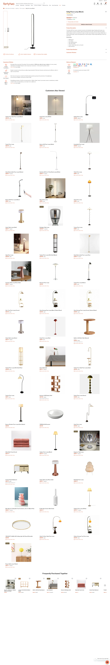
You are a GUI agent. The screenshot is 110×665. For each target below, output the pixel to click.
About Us (105, 0)
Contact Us (100, 0)
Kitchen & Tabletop (37, 5)
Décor (32, 5)
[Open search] (44, 3)
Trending (63, 5)
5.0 (71, 13)
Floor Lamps (22, 8)
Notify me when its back (86, 24)
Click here (12, 67)
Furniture (17, 5)
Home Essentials (55, 5)
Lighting (17, 8)
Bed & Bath (27, 5)
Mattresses (22, 5)
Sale (60, 5)
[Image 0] (5, 30)
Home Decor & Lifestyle (10, 8)
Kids (50, 5)
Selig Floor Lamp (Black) (30, 8)
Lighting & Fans (45, 5)
